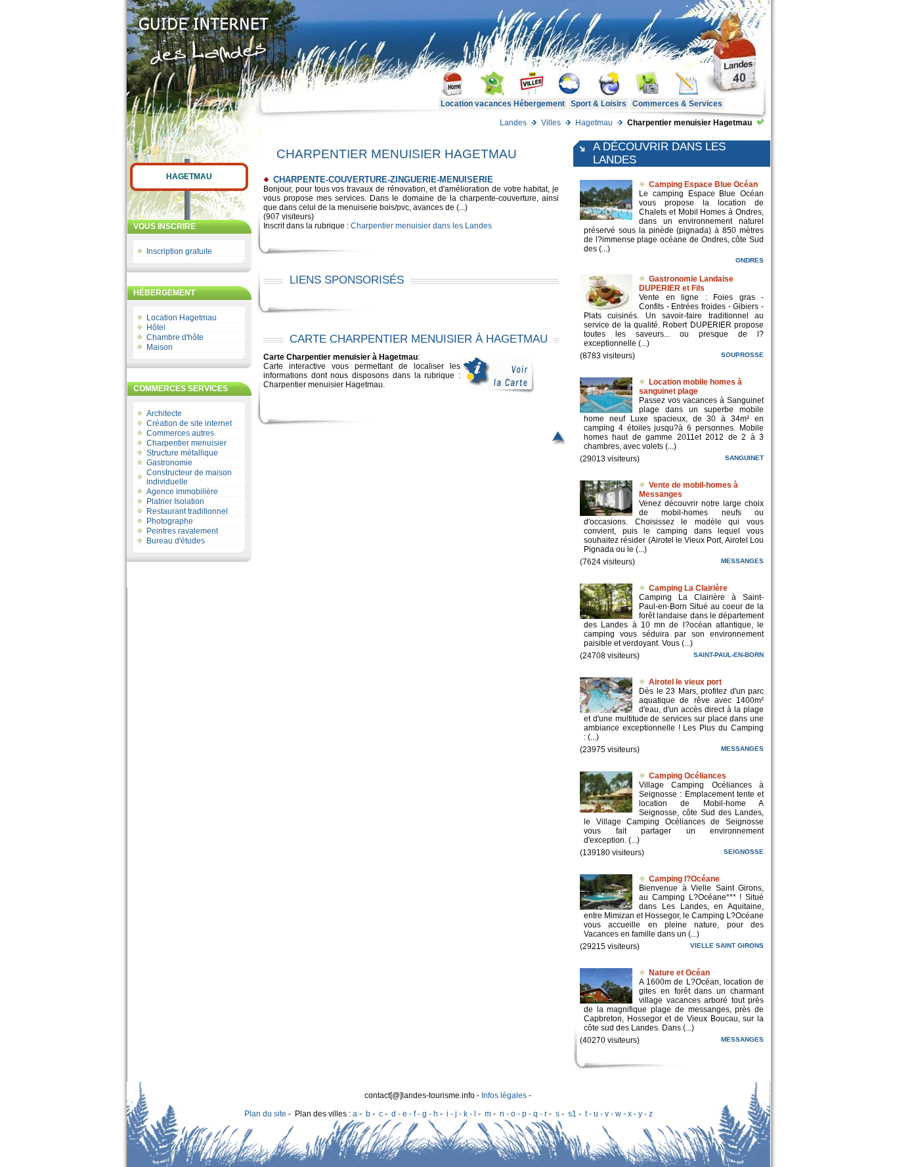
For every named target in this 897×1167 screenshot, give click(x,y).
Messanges (742, 560)
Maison (159, 347)
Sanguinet (744, 457)
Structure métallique (182, 452)
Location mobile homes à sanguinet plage (690, 386)
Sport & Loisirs (598, 103)
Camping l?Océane (684, 878)
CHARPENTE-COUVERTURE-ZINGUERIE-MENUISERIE (383, 179)
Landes (513, 122)
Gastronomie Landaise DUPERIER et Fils (686, 283)
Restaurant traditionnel (187, 511)
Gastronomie (169, 462)
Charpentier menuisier (186, 443)
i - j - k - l (461, 1113)
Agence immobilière (182, 491)
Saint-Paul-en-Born (728, 654)
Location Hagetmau (181, 317)
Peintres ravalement (182, 531)
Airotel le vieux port (685, 682)
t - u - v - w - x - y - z (619, 1113)
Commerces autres (180, 433)
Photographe (169, 521)
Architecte (164, 413)
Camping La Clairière (688, 588)
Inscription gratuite (179, 251)
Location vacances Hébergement (503, 103)
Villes (551, 122)
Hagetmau (594, 122)
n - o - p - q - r (523, 1113)
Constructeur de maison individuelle (189, 477)
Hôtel (155, 327)
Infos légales (504, 1095)
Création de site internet (189, 423)
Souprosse (742, 354)
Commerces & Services (677, 103)
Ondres (749, 260)
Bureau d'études (175, 540)
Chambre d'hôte (175, 337)
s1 (572, 1113)
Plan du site (265, 1113)
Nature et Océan (679, 972)
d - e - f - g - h (414, 1113)
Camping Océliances (687, 775)
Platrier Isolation (175, 501)
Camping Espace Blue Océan (703, 184)
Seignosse (744, 851)
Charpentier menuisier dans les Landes (421, 225)
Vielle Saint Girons (727, 945)
